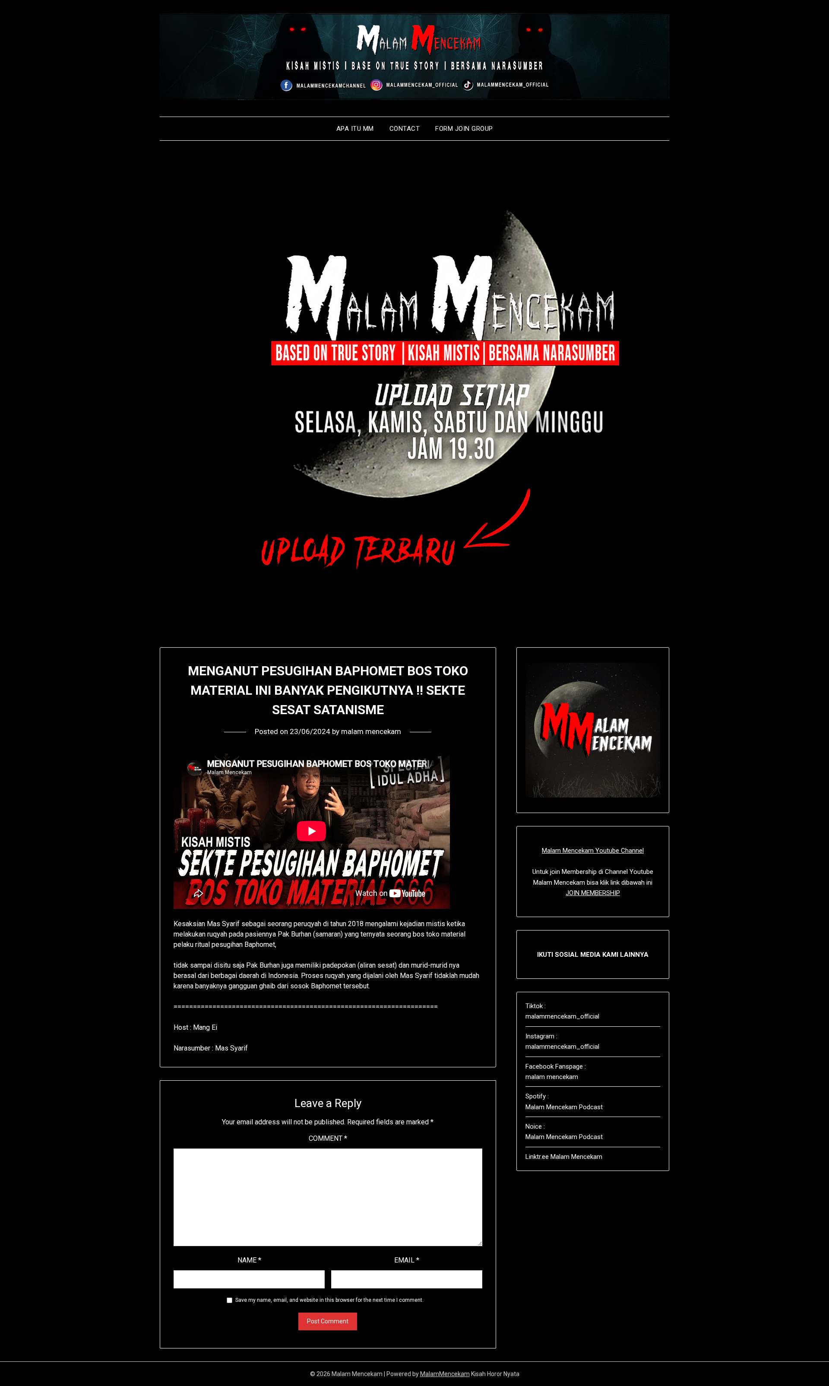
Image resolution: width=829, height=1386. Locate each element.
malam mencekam (371, 731)
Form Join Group (464, 129)
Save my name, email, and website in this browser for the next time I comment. (329, 1300)
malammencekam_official (562, 1016)
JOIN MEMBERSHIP (593, 893)
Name (249, 1260)
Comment (328, 1138)
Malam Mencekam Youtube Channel (593, 850)
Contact (404, 129)
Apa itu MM (355, 129)
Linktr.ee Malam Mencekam (563, 1157)
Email (406, 1260)
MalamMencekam (445, 1373)
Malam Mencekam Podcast (564, 1107)
